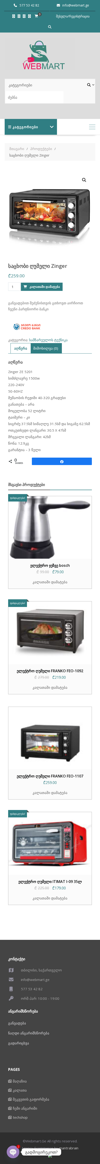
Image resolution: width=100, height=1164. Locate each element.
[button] (84, 180)
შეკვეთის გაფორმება (31, 1099)
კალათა (20, 1090)
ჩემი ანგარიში (25, 1108)
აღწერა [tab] (20, 348)
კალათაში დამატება (45, 287)
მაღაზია (20, 1081)
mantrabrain (68, 1148)
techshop (20, 1117)
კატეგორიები (25, 127)
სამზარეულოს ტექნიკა (48, 340)
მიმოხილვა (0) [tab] (45, 348)
